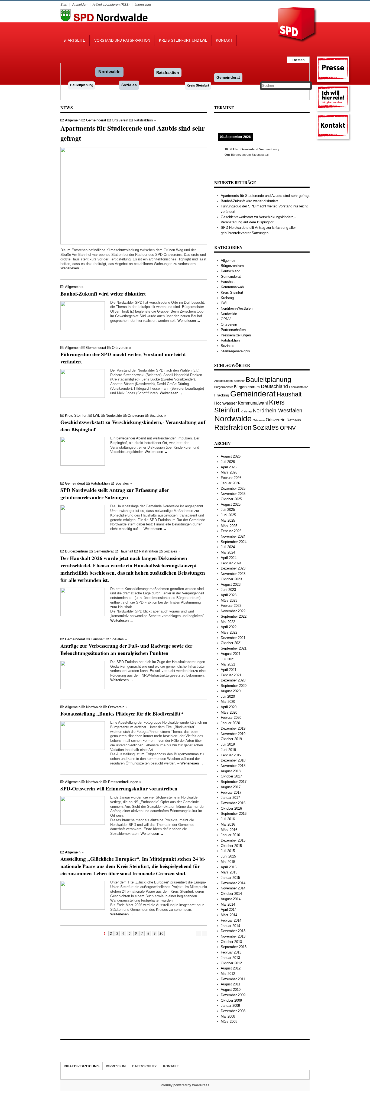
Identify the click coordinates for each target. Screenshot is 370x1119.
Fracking (221, 395)
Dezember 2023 (233, 568)
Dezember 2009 (233, 995)
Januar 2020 (230, 723)
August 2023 (231, 584)
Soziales (129, 85)
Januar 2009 (230, 1006)
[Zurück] (223, 123)
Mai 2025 (228, 520)
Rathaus (294, 420)
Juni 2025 (228, 515)
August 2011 (230, 984)
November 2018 (233, 766)
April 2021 (228, 670)
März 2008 (229, 1021)
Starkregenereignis (235, 351)
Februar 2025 (231, 531)
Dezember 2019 (233, 728)
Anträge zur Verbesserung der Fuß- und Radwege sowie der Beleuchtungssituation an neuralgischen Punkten (126, 649)
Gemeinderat (228, 77)
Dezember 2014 (233, 883)
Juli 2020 (228, 696)
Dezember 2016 (233, 803)
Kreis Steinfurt (198, 85)
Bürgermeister (223, 387)
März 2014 (229, 915)
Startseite (74, 40)
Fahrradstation (298, 387)
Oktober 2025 (231, 499)
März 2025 (229, 526)
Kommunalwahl (233, 287)
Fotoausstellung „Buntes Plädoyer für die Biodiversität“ (121, 713)
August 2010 (231, 990)
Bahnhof (239, 380)
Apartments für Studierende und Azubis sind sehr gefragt (265, 196)
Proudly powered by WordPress (185, 1085)
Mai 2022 (228, 622)
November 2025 (233, 494)
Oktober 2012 (231, 963)
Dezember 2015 (233, 840)
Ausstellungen (223, 380)
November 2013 (233, 936)
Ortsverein (120, 120)
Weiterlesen (71, 268)
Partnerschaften (233, 330)
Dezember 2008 (233, 1011)
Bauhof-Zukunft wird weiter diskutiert (103, 293)
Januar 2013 (230, 958)
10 (161, 933)
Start (63, 4)
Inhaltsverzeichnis (81, 1066)
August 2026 (231, 456)
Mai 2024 (228, 552)
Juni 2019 (228, 750)
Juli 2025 (228, 510)
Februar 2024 (231, 563)
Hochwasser (225, 403)
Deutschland (230, 271)
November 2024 (233, 536)
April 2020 (228, 707)
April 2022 (228, 627)
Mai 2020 (228, 702)
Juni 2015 (228, 856)
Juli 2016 (228, 819)
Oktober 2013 (231, 942)
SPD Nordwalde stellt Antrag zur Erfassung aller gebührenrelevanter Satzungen (114, 493)
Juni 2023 (228, 590)
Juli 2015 (228, 851)
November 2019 (233, 734)
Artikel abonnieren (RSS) (111, 4)
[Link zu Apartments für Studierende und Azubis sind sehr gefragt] (133, 195)
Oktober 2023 (231, 579)
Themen (298, 60)
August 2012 (231, 968)
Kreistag (227, 298)
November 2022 (233, 611)
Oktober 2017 (231, 776)
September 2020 (233, 686)
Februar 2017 (231, 792)
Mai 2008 (228, 1016)
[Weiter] (300, 123)
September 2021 (233, 648)
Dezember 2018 (233, 760)
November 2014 (233, 888)
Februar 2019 (231, 755)
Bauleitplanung (81, 85)
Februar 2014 (231, 920)
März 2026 (229, 472)
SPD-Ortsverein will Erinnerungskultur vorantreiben (118, 788)
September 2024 (233, 542)
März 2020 (229, 712)
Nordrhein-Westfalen (236, 308)
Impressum (143, 4)
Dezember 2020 (233, 680)
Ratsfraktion (167, 72)
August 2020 (231, 691)
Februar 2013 (231, 952)
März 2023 (229, 600)
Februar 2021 (231, 675)
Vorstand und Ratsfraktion (122, 40)
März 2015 (229, 872)
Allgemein (72, 120)
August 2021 (231, 654)
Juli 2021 (228, 659)
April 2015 (228, 867)
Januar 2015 (230, 878)
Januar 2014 (230, 926)
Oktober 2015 (231, 846)
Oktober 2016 (231, 808)
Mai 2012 (228, 974)
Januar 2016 (230, 835)
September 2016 (233, 814)
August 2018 (231, 771)
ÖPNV (226, 319)
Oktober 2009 (231, 1000)
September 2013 (233, 947)
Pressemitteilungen (123, 782)
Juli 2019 (228, 744)
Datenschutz (144, 1066)
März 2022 (229, 632)
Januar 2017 (230, 798)
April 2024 (228, 558)
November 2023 (233, 574)
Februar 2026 (231, 478)
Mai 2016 (228, 824)
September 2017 (233, 782)
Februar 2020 (231, 718)
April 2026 (228, 467)
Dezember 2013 (233, 931)
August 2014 (231, 899)
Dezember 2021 (233, 638)
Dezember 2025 (233, 488)
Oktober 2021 (231, 643)
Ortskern (259, 420)
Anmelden (79, 4)
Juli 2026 (228, 462)
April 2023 (228, 595)
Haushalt (126, 551)
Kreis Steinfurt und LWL (183, 40)
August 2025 (231, 504)
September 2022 (233, 616)
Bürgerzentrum (76, 551)
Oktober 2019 (231, 739)
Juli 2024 (228, 547)
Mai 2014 (228, 904)
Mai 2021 (228, 664)
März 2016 (229, 830)
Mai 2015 (228, 862)
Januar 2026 (230, 483)
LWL (96, 415)
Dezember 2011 (233, 979)
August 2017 (231, 787)
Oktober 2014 (231, 894)
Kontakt (224, 40)
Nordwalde (109, 71)
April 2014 (228, 910)
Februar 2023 (231, 606)
